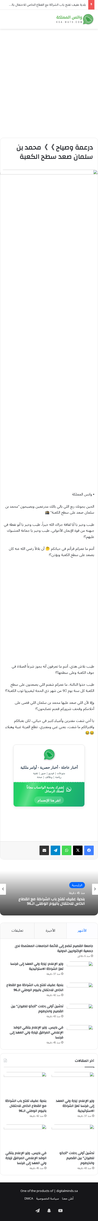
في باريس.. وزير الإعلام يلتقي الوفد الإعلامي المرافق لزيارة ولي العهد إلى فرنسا (36, 1032)
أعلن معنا (68, 1198)
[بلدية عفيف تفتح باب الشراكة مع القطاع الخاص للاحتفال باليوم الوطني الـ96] (80, 992)
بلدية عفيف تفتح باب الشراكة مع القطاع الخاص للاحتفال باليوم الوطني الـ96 (52, 901)
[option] (49, 889)
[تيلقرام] (55, 850)
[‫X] (78, 850)
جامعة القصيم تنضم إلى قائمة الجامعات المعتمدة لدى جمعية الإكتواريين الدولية (54, 948)
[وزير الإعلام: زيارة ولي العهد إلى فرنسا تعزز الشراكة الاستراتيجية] (80, 970)
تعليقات (17, 930)
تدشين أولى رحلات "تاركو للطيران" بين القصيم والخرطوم (37, 1008)
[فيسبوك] (89, 850)
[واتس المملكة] (75, 19)
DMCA (28, 1198)
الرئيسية (77, 885)
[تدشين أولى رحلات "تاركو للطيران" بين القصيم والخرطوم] (80, 1013)
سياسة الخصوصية (47, 1198)
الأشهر (82, 930)
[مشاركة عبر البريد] (44, 850)
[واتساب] (66, 850)
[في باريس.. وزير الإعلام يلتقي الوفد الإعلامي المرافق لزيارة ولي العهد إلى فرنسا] (80, 1034)
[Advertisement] (49, 81)
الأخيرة (50, 930)
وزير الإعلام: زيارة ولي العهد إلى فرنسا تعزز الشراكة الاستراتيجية (36, 966)
